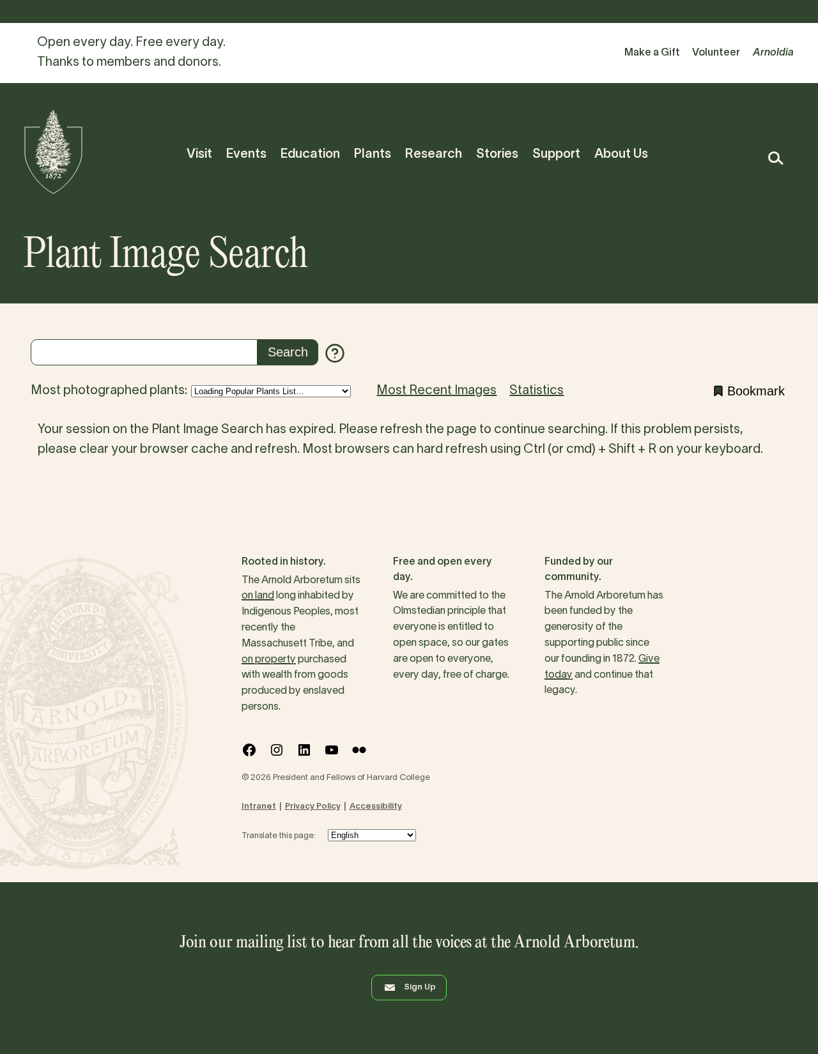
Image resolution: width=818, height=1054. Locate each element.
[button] (775, 158)
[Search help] (334, 353)
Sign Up (420, 987)
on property (269, 659)
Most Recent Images (436, 391)
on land (258, 596)
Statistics (536, 391)
